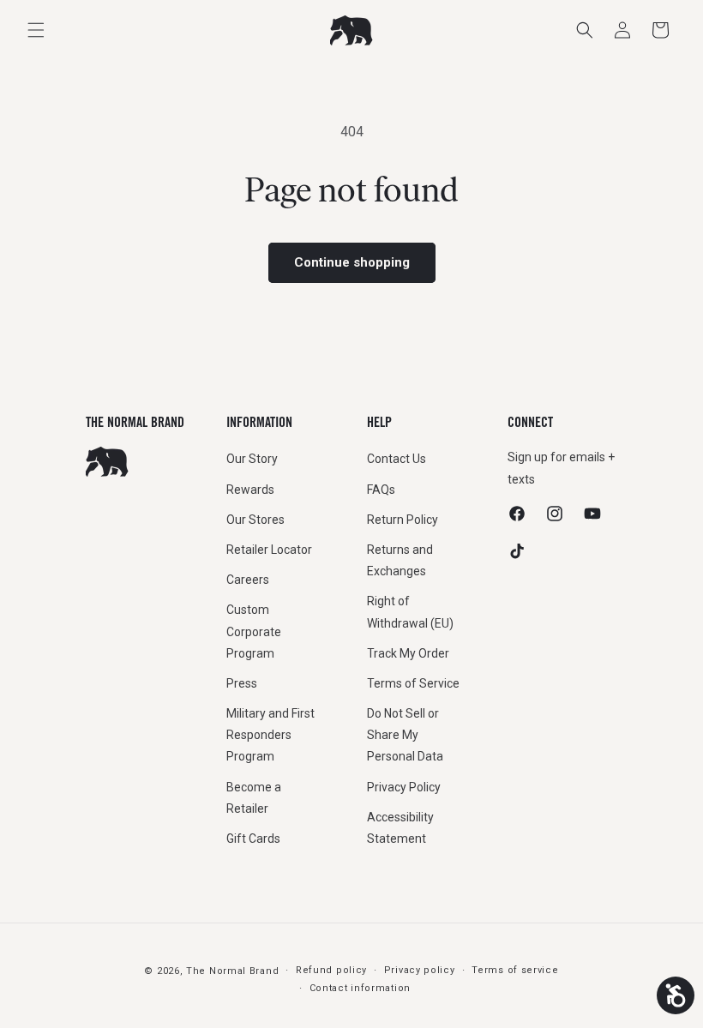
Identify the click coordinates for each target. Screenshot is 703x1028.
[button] (660, 30)
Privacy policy (419, 970)
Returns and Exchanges (400, 560)
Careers (247, 579)
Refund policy (331, 970)
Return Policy (402, 519)
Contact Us (396, 459)
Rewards (250, 489)
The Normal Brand (232, 971)
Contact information (360, 988)
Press (241, 683)
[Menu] (36, 30)
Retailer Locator (269, 549)
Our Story (252, 459)
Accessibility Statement (400, 827)
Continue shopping (352, 262)
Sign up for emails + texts (561, 467)
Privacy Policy (404, 787)
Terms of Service (413, 683)
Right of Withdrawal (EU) (410, 611)
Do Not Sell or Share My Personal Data (405, 734)
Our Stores (255, 519)
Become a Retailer (253, 797)
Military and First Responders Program (270, 734)
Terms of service (515, 970)
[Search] (585, 30)
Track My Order (408, 653)
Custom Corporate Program (253, 631)
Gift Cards (253, 838)
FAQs (381, 489)
